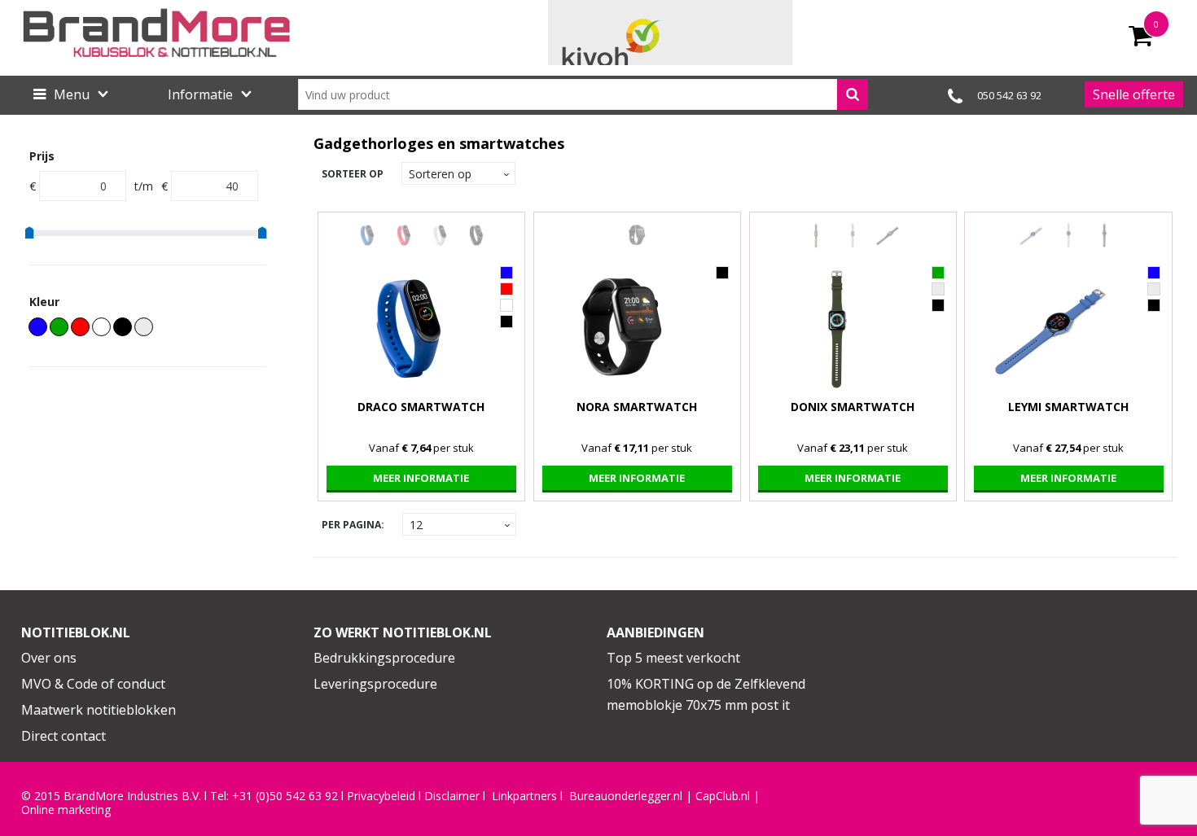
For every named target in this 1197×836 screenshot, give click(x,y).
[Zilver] (143, 326)
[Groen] (59, 326)
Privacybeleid (381, 796)
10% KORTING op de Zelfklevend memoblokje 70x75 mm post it (706, 694)
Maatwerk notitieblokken (98, 710)
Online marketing (66, 809)
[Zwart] (122, 326)
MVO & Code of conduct (93, 684)
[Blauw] (37, 326)
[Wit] (101, 326)
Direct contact (63, 736)
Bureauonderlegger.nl (625, 796)
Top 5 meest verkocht (673, 658)
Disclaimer (452, 796)
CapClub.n (721, 796)
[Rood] (80, 326)
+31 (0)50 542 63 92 (285, 796)
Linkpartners (524, 796)
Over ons (49, 658)
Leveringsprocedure (375, 684)
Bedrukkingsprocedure (384, 658)
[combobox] (583, 94)
